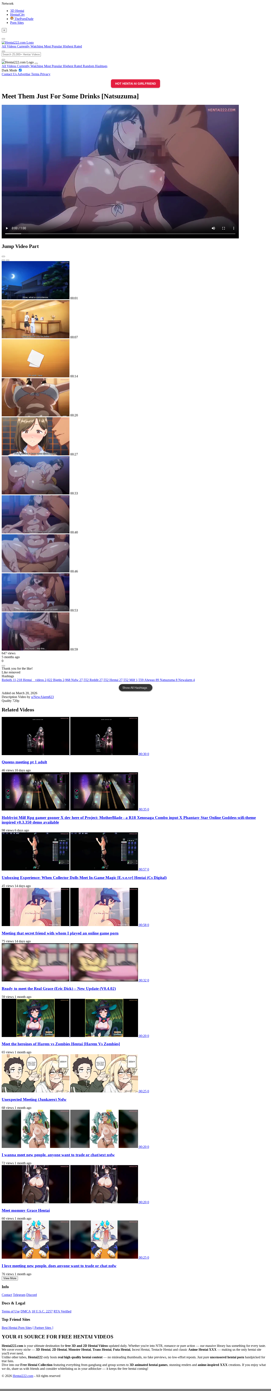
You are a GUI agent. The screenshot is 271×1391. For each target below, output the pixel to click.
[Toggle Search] (3, 51)
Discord (31, 1295)
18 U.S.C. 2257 (42, 1311)
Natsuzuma (168, 680)
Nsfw (80, 680)
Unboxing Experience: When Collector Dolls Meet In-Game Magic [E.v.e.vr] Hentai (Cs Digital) (84, 877)
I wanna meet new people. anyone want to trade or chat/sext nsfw (58, 1155)
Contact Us (9, 74)
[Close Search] (3, 59)
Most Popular (53, 66)
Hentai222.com (23, 1376)
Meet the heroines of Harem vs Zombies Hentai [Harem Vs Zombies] (61, 1044)
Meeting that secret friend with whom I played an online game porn (60, 933)
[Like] (3, 665)
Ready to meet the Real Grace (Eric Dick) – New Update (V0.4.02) (59, 988)
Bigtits (61, 680)
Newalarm (186, 680)
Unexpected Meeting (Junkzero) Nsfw (34, 1099)
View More (9, 1278)
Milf (136, 680)
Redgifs (12, 680)
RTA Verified (62, 1311)
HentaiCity (17, 14)
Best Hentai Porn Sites (17, 1327)
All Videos (9, 66)
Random (89, 66)
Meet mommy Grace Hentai (26, 1210)
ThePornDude (23, 19)
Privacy (45, 74)
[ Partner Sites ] (43, 1327)
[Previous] (3, 260)
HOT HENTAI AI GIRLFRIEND (135, 83)
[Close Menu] (36, 63)
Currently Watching (30, 66)
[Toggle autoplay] (3, 256)
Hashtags (101, 66)
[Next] (7, 260)
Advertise (24, 74)
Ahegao (151, 680)
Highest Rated (73, 66)
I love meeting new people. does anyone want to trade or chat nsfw (59, 1266)
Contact (7, 1295)
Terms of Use (11, 1311)
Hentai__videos (37, 680)
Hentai (119, 680)
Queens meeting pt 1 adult (24, 762)
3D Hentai (17, 11)
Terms (35, 74)
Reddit (99, 680)
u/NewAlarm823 (42, 697)
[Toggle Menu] (3, 38)
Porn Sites (17, 22)
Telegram (19, 1295)
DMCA (26, 1311)
